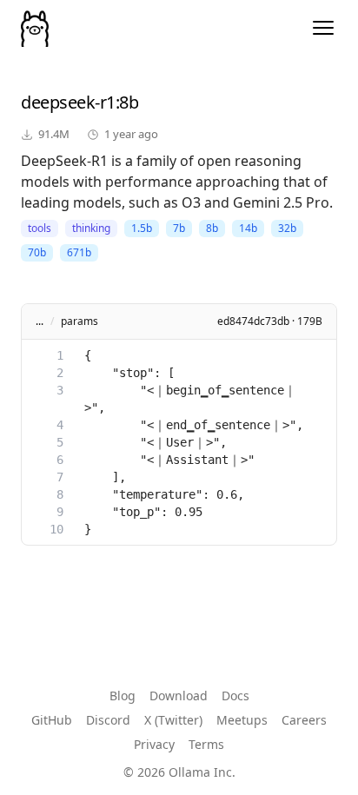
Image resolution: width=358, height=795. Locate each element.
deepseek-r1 (68, 102)
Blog (122, 695)
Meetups (242, 720)
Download (178, 695)
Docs (235, 695)
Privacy (154, 744)
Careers (304, 720)
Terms (206, 744)
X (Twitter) (173, 720)
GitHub (51, 720)
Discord (108, 720)
